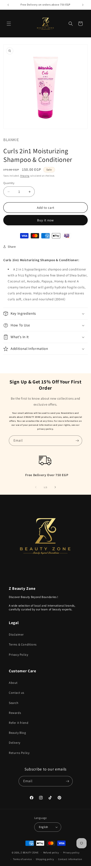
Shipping (24, 175)
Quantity (8, 183)
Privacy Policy (18, 655)
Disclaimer (16, 634)
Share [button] (12, 247)
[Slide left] (36, 487)
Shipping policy (45, 859)
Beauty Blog (17, 733)
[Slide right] (55, 487)
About (13, 683)
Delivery (14, 743)
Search (14, 703)
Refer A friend (18, 723)
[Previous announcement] (8, 5)
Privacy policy (71, 852)
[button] (9, 24)
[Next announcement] (83, 5)
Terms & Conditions (23, 644)
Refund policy (51, 852)
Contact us (16, 693)
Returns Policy (19, 753)
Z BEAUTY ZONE (29, 852)
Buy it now (45, 220)
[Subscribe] (77, 440)
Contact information (70, 859)
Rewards (15, 713)
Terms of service (22, 859)
